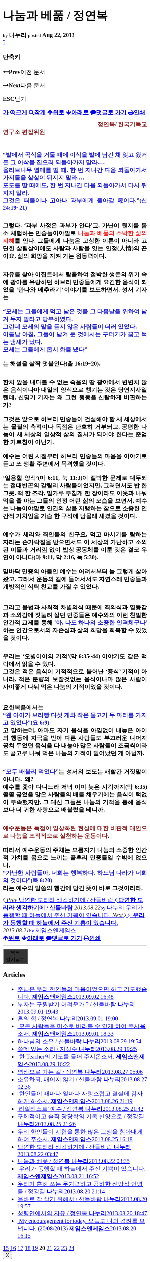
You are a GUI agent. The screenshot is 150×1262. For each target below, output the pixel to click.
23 (64, 1248)
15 (6, 1248)
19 (35, 1248)
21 (49, 1248)
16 (13, 1248)
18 (28, 1248)
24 (71, 1248)
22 (57, 1248)
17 (20, 1248)
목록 (15, 956)
